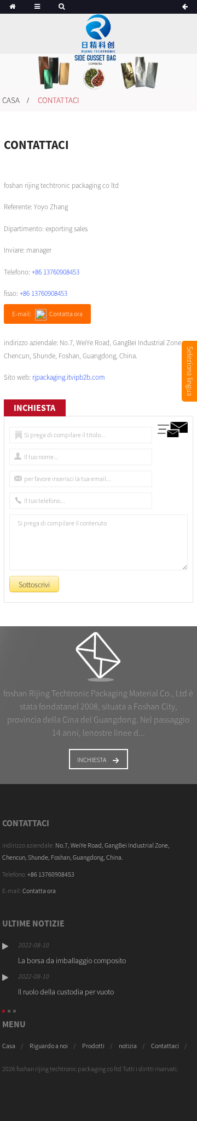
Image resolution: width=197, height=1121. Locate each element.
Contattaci (58, 100)
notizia (128, 1046)
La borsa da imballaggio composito (72, 960)
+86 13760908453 (55, 272)
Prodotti (93, 1046)
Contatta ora (29, 890)
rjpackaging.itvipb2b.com (68, 377)
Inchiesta (91, 760)
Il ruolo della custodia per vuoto (66, 992)
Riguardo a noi (49, 1046)
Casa (11, 100)
